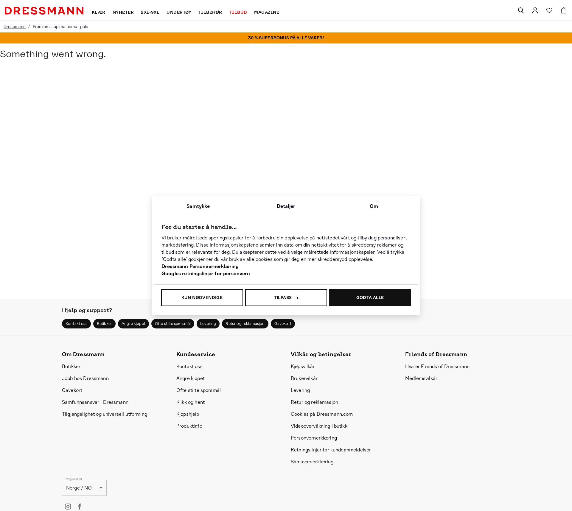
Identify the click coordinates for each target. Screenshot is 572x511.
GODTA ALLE (370, 297)
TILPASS (283, 297)
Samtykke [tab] (198, 206)
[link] (535, 10)
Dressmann (15, 26)
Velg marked (74, 479)
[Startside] (44, 11)
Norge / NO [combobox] (79, 488)
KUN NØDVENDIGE (202, 297)
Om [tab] (374, 206)
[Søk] (520, 10)
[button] (76, 323)
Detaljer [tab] (286, 206)
